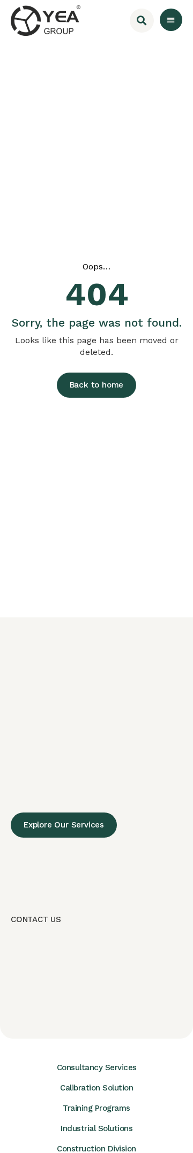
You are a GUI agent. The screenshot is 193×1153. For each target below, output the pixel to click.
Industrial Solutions (96, 1128)
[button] (171, 20)
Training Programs (96, 1108)
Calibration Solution (96, 1088)
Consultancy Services (97, 1067)
